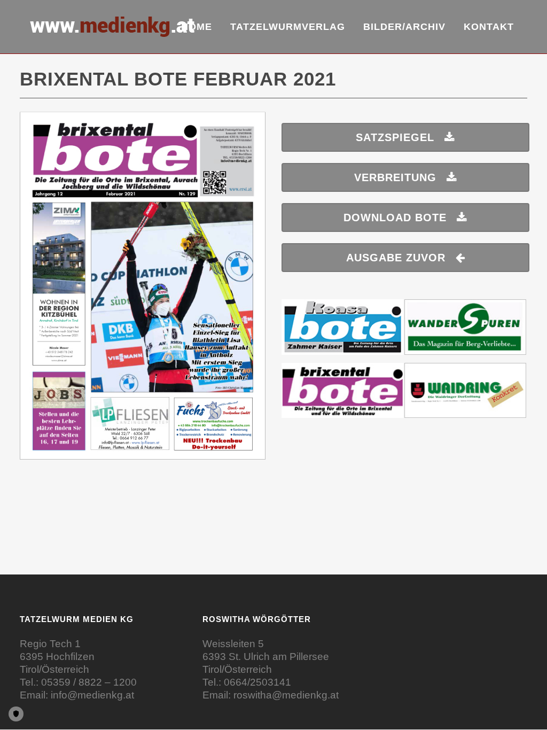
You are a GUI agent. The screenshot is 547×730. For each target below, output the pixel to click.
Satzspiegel (395, 137)
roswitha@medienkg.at (286, 695)
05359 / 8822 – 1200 (89, 682)
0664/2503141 (257, 682)
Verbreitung (395, 177)
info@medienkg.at (92, 695)
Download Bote (395, 217)
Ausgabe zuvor (396, 257)
